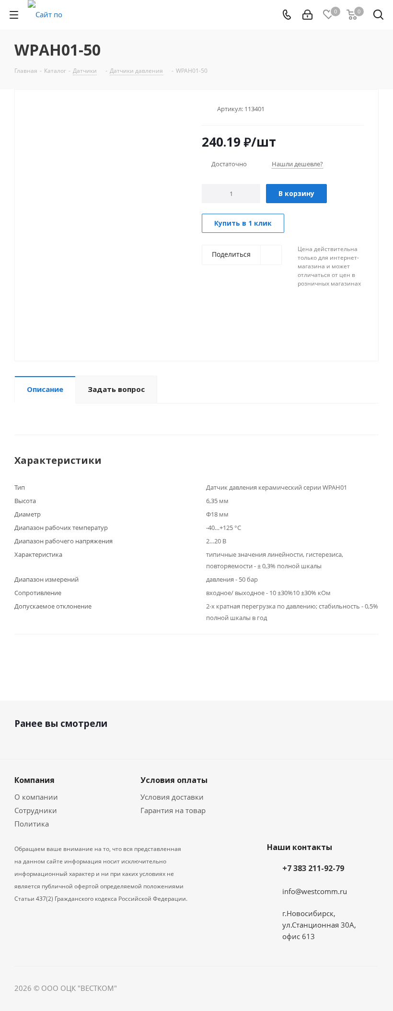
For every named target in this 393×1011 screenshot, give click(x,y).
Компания (34, 780)
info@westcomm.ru (314, 891)
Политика (31, 823)
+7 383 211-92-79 (313, 868)
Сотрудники (35, 810)
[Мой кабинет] (307, 15)
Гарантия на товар (173, 810)
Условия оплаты (174, 780)
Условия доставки (172, 797)
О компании (36, 797)
